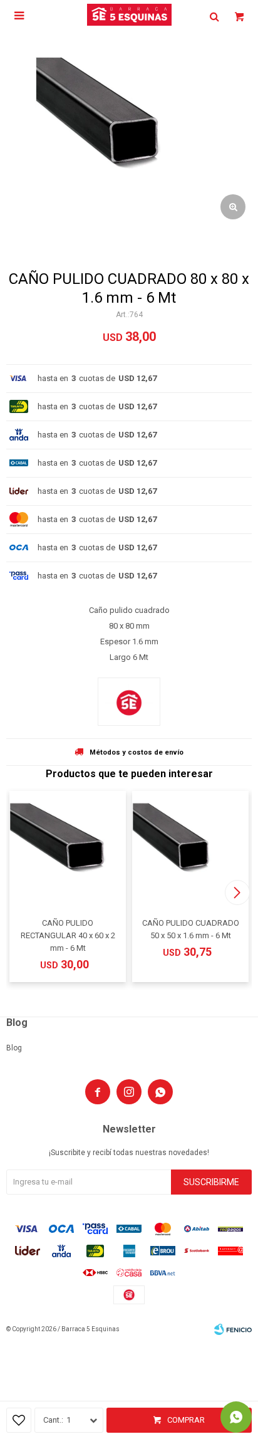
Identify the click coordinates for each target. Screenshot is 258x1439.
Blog (14, 1048)
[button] (237, 892)
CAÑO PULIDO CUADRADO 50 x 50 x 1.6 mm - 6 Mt (190, 929)
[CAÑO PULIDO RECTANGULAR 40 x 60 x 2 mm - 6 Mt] (67, 849)
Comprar (186, 1420)
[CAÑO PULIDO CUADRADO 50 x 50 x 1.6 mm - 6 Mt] (190, 849)
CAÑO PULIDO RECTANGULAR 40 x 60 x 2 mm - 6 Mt (68, 935)
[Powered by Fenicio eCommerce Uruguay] (233, 1329)
